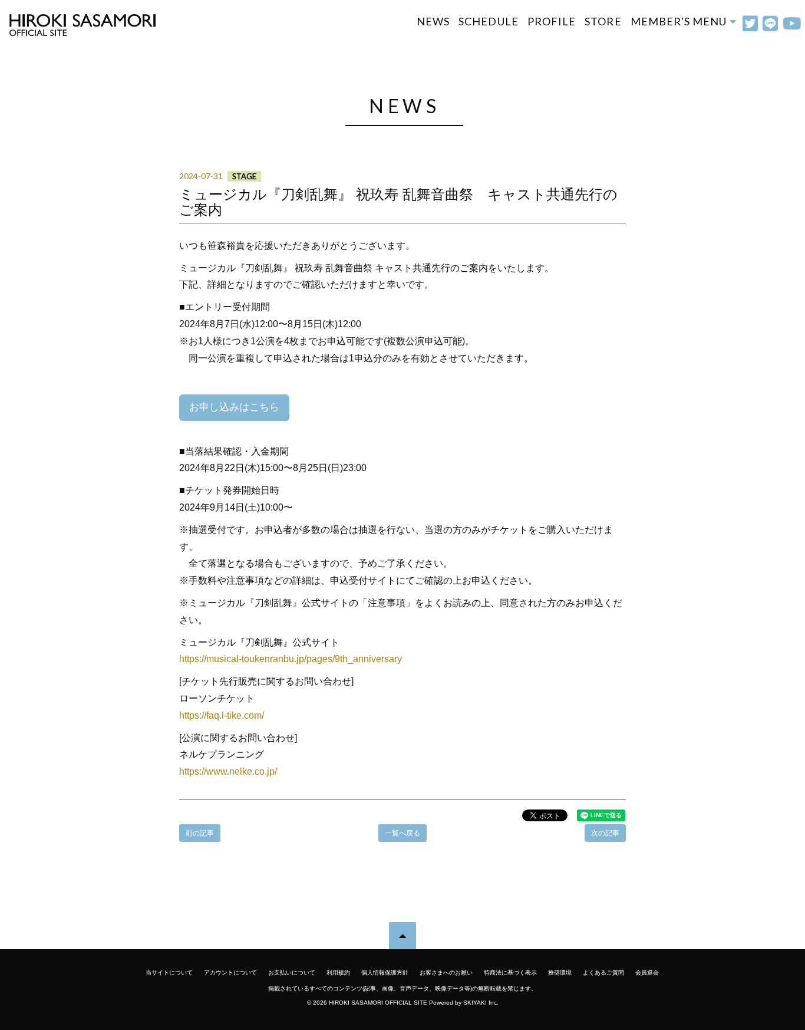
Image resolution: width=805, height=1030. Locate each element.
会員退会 (647, 972)
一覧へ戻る (402, 833)
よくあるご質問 (603, 972)
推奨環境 (560, 972)
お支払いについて (291, 972)
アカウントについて (230, 972)
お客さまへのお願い (446, 972)
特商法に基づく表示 (510, 972)
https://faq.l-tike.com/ (221, 715)
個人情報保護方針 (384, 972)
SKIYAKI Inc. (481, 1002)
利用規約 (338, 972)
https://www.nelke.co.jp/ (228, 771)
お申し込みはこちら (234, 407)
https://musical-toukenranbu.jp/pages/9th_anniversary (290, 659)
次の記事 (605, 833)
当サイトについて (169, 972)
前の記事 (200, 833)
